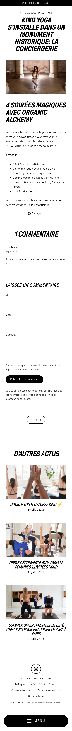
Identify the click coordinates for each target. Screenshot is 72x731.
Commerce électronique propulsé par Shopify (44, 702)
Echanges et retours (49, 690)
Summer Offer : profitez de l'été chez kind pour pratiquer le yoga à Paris (36, 629)
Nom (8, 294)
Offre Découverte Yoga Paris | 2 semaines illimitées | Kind (36, 564)
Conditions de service (41, 394)
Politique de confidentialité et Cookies (36, 684)
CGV (49, 678)
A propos (25, 678)
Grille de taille (36, 696)
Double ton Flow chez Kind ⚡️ (36, 504)
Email (9, 314)
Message (11, 334)
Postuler (38, 678)
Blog (38, 419)
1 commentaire (28, 13)
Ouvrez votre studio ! (22, 690)
